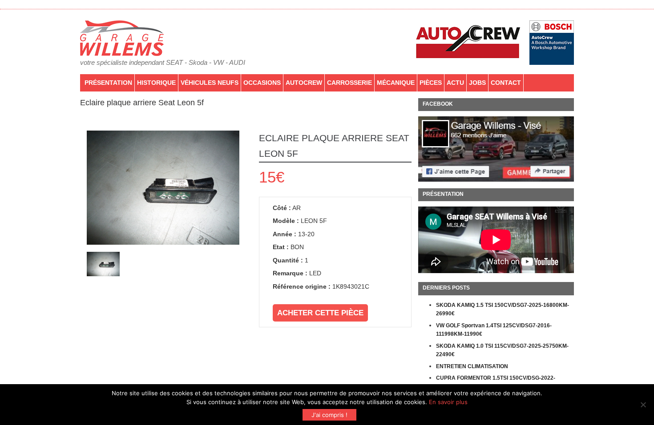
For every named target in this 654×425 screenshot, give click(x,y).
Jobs (477, 82)
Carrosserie (349, 82)
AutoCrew (304, 82)
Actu (455, 82)
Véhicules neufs (209, 82)
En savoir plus (448, 401)
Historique (156, 82)
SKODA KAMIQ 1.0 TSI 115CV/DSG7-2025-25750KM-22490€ (502, 350)
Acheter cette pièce (320, 313)
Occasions (262, 82)
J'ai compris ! (329, 414)
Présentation (108, 82)
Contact (506, 82)
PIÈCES (431, 82)
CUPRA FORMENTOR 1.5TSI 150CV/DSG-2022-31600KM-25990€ (495, 382)
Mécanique (396, 82)
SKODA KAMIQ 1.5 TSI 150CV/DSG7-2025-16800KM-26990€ (502, 309)
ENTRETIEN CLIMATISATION (472, 366)
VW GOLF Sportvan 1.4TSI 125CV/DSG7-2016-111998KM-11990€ (494, 330)
